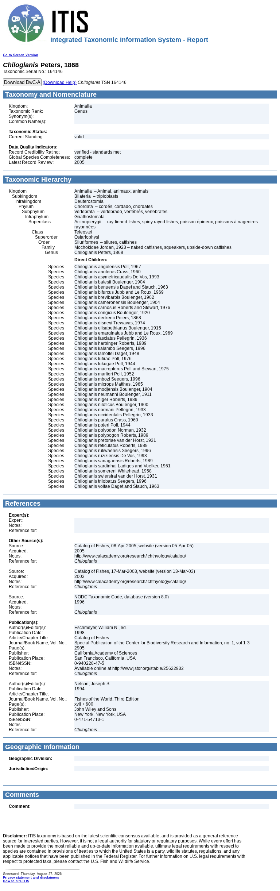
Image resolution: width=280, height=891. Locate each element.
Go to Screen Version (20, 55)
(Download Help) (60, 82)
